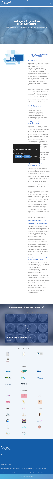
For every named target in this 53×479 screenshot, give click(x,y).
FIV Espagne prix (16, 472)
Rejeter (27, 156)
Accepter (19, 156)
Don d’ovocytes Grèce (6, 472)
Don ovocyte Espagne (40, 468)
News (2, 454)
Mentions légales (5, 468)
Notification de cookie (15, 468)
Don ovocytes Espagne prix (28, 468)
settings (22, 153)
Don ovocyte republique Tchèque (29, 472)
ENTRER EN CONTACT (26, 476)
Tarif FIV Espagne (42, 472)
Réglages (36, 156)
